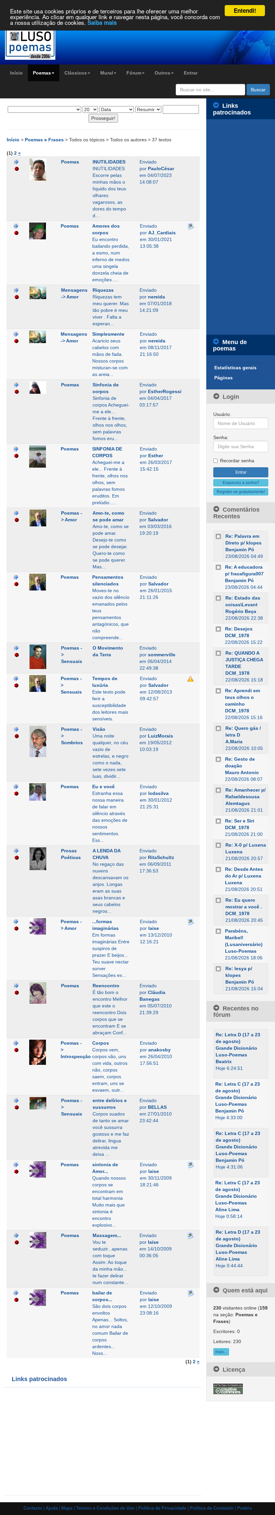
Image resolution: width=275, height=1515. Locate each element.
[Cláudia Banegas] (40, 993)
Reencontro (106, 985)
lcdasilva (158, 793)
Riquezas (103, 290)
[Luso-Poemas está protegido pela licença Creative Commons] (228, 1388)
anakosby (159, 1049)
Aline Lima (227, 1209)
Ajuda (52, 1508)
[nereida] (40, 293)
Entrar (191, 73)
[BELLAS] (40, 1103)
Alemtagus (237, 803)
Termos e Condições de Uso (105, 1508)
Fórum (133, 73)
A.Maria (233, 741)
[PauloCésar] (40, 169)
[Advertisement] (79, 1441)
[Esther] (40, 456)
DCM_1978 (237, 635)
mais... (221, 1352)
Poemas (42, 73)
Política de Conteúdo (211, 1508)
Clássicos (75, 73)
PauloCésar (161, 168)
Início (16, 73)
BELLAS (157, 1107)
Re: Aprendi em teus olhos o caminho (242, 697)
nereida (156, 296)
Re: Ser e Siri (239, 820)
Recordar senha (237, 460)
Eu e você (103, 786)
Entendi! (245, 10)
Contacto (32, 1508)
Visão (99, 729)
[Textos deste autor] (16, 161)
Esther (155, 455)
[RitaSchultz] (40, 858)
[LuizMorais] (40, 741)
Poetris (244, 1508)
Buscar (258, 89)
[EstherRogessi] (40, 387)
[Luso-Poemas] (34, 43)
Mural (106, 73)
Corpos (100, 1043)
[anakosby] (40, 1052)
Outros (162, 73)
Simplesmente (108, 334)
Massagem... (107, 1235)
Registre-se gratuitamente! (241, 491)
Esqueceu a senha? (241, 482)
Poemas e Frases (45, 139)
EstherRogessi (164, 391)
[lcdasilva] (40, 792)
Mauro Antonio (242, 772)
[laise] (40, 926)
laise (153, 928)
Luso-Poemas (241, 951)
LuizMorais (160, 736)
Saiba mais (102, 22)
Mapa (66, 1508)
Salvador (158, 519)
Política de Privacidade (162, 1508)
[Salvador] (40, 518)
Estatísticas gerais (235, 367)
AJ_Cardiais (162, 232)
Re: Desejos (239, 628)
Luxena (233, 851)
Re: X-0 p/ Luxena (245, 845)
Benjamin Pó (239, 549)
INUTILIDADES (109, 161)
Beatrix (224, 1061)
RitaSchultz (161, 857)
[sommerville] (40, 657)
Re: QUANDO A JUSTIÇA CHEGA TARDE (244, 659)
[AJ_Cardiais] (40, 231)
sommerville (161, 654)
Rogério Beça (240, 611)
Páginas (223, 377)
